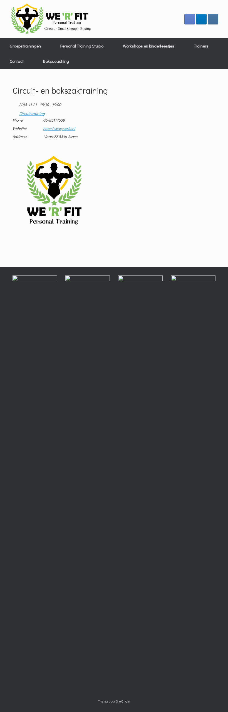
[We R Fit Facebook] (189, 19)
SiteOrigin (123, 701)
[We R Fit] (51, 19)
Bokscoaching (56, 61)
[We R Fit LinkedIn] (201, 19)
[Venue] (15, 112)
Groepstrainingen (25, 46)
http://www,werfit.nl (59, 128)
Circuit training (32, 113)
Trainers (201, 46)
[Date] (15, 103)
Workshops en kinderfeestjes (148, 46)
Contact (17, 61)
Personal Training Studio (81, 46)
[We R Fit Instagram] (213, 19)
